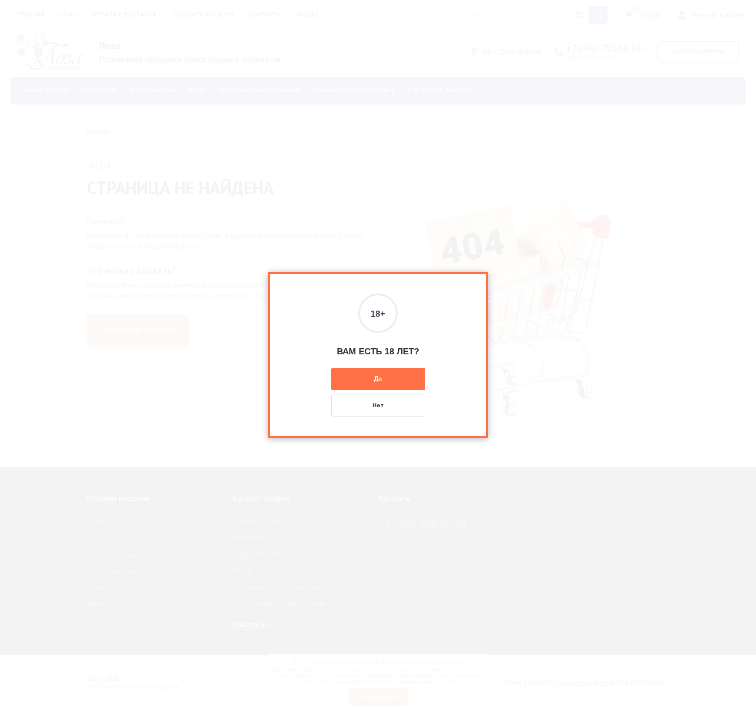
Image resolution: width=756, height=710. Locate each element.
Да (378, 378)
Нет (378, 405)
